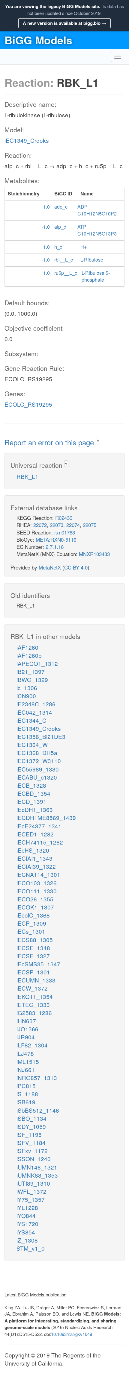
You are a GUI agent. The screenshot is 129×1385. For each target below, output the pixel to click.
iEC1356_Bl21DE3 (40, 736)
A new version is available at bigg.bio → (64, 23)
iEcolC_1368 (33, 915)
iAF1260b (29, 655)
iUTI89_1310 (33, 1183)
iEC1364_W (32, 744)
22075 (89, 525)
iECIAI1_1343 (34, 858)
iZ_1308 (27, 1240)
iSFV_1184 (31, 1142)
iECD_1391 (31, 801)
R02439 (63, 517)
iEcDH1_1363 (34, 809)
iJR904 (25, 1037)
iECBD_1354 (33, 793)
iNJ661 (25, 1069)
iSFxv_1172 (32, 1150)
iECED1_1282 (35, 834)
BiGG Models (38, 40)
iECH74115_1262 (39, 842)
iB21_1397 (30, 671)
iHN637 (26, 1021)
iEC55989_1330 (37, 769)
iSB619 (25, 1102)
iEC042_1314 (34, 712)
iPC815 (26, 1086)
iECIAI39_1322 (36, 866)
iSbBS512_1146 (37, 1110)
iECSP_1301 (33, 972)
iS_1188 (27, 1094)
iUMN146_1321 (36, 1167)
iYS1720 (27, 1224)
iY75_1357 (30, 1199)
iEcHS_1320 (32, 850)
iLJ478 (25, 1053)
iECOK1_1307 (35, 907)
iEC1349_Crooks (26, 140)
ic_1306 (26, 688)
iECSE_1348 (33, 948)
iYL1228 (27, 1207)
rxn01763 (64, 532)
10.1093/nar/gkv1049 (71, 1334)
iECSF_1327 (33, 956)
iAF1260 (27, 647)
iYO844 (26, 1215)
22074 (73, 525)
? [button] (98, 441)
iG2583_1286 (34, 1013)
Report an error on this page (50, 442)
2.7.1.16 (55, 546)
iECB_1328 (31, 785)
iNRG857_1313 (36, 1077)
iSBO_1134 (31, 1118)
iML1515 (27, 1061)
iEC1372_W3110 (38, 761)
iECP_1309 (31, 923)
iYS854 (25, 1232)
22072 (40, 525)
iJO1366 (27, 1029)
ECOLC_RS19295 (28, 404)
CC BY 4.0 (76, 567)
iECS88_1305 (34, 940)
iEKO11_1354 (34, 996)
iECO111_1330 (36, 891)
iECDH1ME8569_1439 (46, 817)
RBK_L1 (27, 476)
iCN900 (26, 696)
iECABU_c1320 (36, 777)
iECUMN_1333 (36, 980)
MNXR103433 (94, 554)
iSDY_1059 (31, 1126)
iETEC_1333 (33, 1004)
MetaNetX (50, 567)
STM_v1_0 (30, 1248)
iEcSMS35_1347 (38, 964)
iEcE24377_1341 (39, 826)
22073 (56, 525)
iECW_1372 (32, 988)
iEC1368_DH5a (36, 752)
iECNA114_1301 (38, 874)
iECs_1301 (30, 931)
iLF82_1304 (32, 1045)
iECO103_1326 (36, 883)
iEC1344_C (31, 720)
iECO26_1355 (34, 899)
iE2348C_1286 (36, 704)
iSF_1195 (29, 1134)
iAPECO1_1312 (37, 663)
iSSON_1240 (33, 1159)
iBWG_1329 (32, 679)
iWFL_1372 (31, 1191)
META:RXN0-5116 (56, 539)
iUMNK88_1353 (37, 1175)
